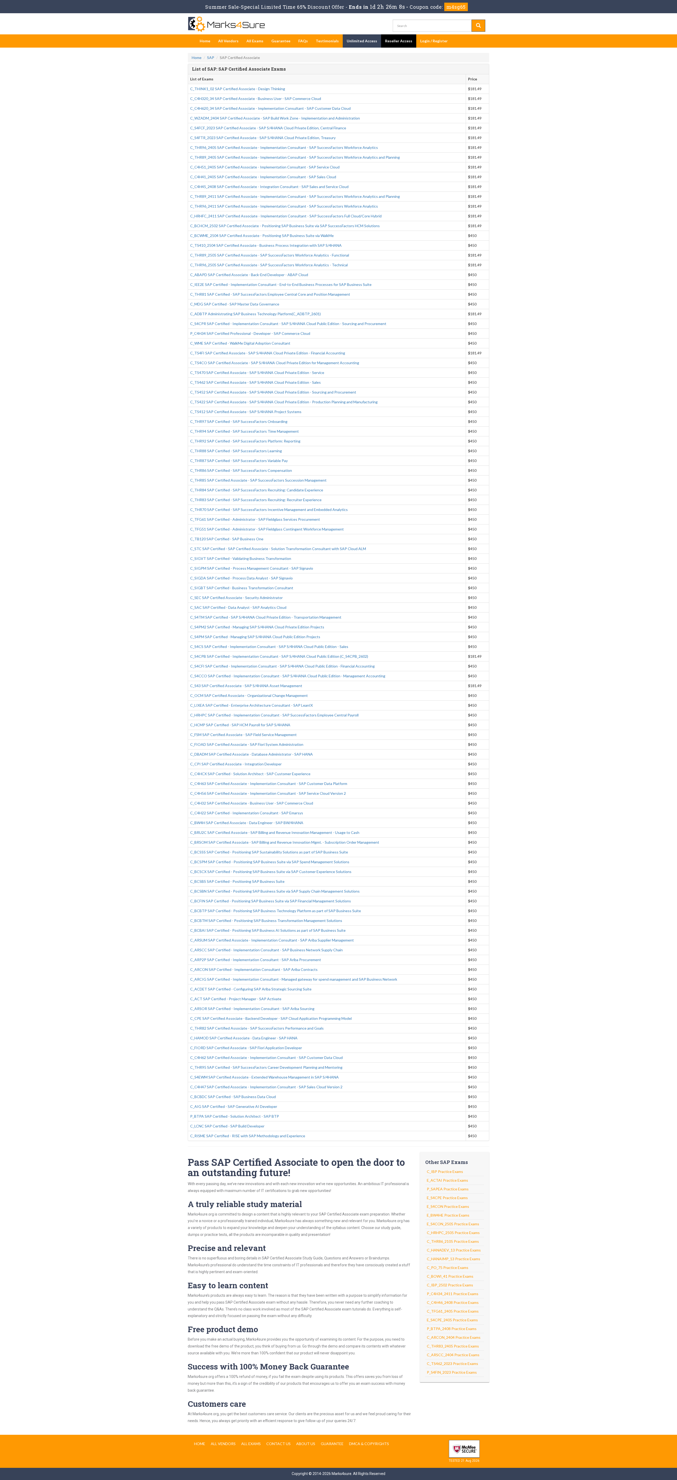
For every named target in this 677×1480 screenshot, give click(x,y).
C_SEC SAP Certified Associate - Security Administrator (236, 597)
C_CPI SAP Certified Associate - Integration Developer (236, 764)
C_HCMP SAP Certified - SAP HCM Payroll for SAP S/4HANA (240, 725)
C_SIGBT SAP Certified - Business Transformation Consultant (241, 588)
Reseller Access (398, 41)
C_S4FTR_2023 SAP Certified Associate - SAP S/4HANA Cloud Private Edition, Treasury (263, 137)
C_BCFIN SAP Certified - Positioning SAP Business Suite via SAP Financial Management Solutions (270, 901)
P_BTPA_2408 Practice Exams (452, 1328)
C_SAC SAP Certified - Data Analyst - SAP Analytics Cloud (238, 607)
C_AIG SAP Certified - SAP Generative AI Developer (233, 1106)
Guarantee (280, 41)
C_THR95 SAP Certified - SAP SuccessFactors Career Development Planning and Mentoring (266, 1067)
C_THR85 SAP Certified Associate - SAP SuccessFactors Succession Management (258, 480)
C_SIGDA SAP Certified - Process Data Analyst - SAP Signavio (241, 578)
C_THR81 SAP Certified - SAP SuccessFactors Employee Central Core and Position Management (270, 294)
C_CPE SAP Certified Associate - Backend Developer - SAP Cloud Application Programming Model (271, 1018)
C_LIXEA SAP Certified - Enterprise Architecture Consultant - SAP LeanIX (251, 705)
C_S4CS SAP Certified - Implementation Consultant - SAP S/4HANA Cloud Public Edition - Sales (269, 646)
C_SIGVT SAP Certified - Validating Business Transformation (240, 558)
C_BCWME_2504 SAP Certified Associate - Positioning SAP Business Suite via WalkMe (262, 235)
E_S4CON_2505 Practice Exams (453, 1224)
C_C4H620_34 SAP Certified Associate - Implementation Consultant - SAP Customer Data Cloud (270, 108)
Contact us (278, 1443)
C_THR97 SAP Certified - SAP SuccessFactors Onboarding (238, 421)
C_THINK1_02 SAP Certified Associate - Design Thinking (237, 88)
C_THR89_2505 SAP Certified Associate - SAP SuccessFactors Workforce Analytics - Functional (269, 255)
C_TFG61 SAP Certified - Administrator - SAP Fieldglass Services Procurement (255, 519)
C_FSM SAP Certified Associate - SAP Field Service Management (243, 734)
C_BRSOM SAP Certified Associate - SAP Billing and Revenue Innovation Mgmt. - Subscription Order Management (284, 842)
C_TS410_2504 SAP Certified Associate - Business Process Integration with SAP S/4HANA (266, 245)
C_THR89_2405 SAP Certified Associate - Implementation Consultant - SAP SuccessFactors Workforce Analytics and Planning (295, 157)
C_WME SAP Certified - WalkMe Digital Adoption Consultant (240, 343)
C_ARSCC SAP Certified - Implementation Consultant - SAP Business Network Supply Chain (266, 950)
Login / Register (434, 41)
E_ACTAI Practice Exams (447, 1180)
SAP (210, 57)
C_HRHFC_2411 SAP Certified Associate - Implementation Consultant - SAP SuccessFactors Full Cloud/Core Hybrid (286, 216)
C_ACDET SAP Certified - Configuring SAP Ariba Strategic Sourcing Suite (251, 989)
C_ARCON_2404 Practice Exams (454, 1337)
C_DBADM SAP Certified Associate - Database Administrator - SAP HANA (251, 754)
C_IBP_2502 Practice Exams (450, 1285)
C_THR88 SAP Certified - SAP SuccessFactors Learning (236, 451)
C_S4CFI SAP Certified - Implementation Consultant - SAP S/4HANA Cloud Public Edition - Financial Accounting (282, 666)
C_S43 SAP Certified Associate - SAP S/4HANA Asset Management (246, 685)
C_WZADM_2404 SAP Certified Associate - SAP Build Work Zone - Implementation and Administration (275, 118)
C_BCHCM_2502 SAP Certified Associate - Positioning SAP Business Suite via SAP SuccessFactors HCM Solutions (285, 225)
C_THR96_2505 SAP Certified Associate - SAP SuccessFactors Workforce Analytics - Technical (269, 265)
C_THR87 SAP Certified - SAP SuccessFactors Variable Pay (239, 460)
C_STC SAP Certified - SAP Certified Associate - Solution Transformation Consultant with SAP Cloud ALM (278, 548)
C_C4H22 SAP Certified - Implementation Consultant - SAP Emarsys (246, 813)
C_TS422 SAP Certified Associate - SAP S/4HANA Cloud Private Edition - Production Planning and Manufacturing (284, 402)
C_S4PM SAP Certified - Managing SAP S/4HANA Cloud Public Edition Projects (255, 636)
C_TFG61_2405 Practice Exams (453, 1311)
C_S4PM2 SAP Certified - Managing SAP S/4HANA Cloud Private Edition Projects (257, 627)
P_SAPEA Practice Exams (448, 1189)
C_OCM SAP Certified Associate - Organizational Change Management (249, 695)
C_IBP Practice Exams (445, 1171)
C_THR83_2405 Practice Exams (453, 1346)
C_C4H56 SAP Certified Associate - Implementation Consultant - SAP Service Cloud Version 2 (268, 793)
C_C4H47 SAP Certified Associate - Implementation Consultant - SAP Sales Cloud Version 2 (266, 1087)
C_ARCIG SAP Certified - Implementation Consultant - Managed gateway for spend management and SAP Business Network (293, 979)
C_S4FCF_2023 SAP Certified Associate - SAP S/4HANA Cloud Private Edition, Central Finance (268, 128)
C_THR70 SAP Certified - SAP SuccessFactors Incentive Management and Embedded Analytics (269, 509)
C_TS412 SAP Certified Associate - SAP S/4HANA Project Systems (245, 411)
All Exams (254, 41)
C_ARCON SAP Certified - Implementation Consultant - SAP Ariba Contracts (254, 969)
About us (305, 1443)
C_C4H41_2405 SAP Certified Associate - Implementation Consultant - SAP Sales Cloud (263, 177)
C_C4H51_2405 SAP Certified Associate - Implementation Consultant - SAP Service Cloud (265, 167)
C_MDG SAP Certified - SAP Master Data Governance (234, 304)
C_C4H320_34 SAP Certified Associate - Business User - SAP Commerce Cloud (255, 98)
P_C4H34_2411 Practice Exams (452, 1293)
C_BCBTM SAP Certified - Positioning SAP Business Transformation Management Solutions (266, 920)
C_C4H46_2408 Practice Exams (453, 1302)
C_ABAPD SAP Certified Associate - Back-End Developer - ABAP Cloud (249, 274)
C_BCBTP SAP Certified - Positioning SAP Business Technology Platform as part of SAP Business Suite (275, 910)
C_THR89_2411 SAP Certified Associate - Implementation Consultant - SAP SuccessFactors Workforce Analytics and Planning (295, 196)
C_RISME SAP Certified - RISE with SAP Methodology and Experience (247, 1136)
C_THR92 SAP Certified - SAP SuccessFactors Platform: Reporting (245, 441)
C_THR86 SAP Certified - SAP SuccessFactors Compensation (241, 470)
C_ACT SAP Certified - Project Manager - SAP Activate (235, 999)
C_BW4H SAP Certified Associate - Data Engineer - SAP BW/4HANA (246, 822)
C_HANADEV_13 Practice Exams (454, 1250)
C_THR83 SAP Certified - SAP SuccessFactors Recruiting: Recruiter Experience (256, 499)
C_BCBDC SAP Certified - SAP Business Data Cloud (233, 1096)
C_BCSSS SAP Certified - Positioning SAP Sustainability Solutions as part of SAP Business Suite (269, 852)
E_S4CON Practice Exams (448, 1206)
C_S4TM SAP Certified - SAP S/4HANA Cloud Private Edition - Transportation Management (265, 617)
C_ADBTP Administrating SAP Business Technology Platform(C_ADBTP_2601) (255, 314)
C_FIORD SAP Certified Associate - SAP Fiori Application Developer (246, 1047)
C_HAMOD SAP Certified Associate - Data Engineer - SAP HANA (244, 1038)
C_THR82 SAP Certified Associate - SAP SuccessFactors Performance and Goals (257, 1028)
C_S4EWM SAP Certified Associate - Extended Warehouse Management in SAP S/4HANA (264, 1077)
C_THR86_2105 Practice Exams (453, 1241)
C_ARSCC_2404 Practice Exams (453, 1355)
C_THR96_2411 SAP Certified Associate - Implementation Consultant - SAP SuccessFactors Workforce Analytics (284, 206)
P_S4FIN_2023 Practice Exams (452, 1372)
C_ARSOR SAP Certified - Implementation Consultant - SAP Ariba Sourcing (252, 1008)
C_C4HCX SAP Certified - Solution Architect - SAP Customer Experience (250, 773)
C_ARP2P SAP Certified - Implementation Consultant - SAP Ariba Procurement (255, 959)
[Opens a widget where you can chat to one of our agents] (640, 1449)
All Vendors (228, 41)
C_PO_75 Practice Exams (447, 1267)
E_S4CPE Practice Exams (447, 1197)
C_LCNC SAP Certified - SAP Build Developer (227, 1126)
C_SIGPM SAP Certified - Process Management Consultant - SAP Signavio (251, 568)
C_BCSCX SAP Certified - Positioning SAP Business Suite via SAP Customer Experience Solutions (270, 871)
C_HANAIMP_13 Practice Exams (453, 1259)
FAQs (303, 41)
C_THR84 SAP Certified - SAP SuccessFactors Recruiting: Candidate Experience (256, 490)
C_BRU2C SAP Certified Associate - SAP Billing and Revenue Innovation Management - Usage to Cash (274, 832)
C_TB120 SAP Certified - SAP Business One (226, 539)
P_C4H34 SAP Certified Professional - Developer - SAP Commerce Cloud (250, 333)
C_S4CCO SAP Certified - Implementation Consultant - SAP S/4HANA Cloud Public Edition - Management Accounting (287, 676)
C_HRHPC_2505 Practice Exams (453, 1232)
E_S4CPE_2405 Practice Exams (452, 1320)
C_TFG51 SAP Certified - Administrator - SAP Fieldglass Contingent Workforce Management (267, 529)
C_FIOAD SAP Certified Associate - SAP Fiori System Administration (246, 744)
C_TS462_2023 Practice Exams (452, 1363)
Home (205, 41)
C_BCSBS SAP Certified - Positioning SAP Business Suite (237, 881)
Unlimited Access (362, 41)
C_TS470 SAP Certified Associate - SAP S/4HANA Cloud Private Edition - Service (257, 372)
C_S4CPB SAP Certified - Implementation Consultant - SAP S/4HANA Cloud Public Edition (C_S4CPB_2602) (279, 656)
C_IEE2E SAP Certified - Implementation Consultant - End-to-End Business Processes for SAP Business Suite (281, 284)
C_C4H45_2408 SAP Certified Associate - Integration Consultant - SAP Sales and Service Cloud (269, 186)
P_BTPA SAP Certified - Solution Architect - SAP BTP (234, 1116)
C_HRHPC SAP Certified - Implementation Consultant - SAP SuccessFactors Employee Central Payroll (274, 715)
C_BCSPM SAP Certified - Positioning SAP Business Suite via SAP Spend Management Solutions (269, 862)
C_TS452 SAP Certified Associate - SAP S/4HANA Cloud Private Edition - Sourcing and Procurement (273, 392)
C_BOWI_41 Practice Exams (450, 1276)
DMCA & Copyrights (369, 1443)
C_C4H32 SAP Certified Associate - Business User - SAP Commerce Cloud (251, 803)
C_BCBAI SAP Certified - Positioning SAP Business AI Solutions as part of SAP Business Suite (268, 930)
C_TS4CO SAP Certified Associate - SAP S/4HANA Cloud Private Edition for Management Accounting (274, 362)
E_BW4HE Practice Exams (448, 1215)
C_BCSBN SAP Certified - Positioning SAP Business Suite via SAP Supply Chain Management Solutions (275, 891)
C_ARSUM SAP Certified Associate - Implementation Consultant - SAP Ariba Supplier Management (272, 940)
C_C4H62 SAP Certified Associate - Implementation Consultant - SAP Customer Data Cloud (266, 1057)
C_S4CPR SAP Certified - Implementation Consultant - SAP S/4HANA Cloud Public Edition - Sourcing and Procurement (288, 323)
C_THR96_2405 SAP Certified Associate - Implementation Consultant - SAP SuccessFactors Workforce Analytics (284, 147)
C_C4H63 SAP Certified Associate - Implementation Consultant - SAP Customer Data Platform (268, 783)
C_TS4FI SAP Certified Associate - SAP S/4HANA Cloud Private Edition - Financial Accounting (267, 353)
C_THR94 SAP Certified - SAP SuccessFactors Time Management (244, 431)
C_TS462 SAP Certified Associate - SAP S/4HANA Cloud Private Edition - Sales (255, 382)
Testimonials (327, 41)
